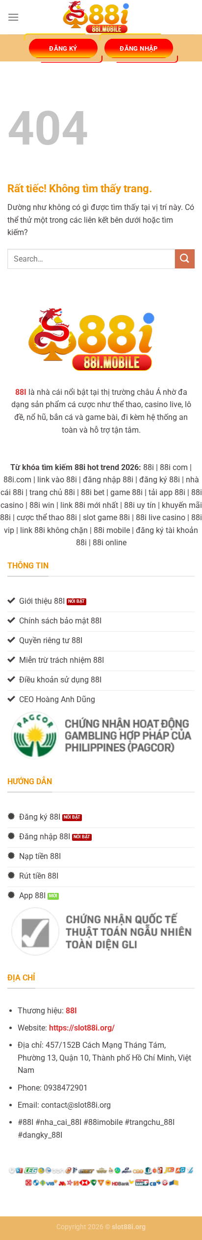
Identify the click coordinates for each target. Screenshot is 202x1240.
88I (71, 1010)
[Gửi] (185, 258)
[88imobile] (101, 17)
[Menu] (13, 17)
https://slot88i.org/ (82, 1028)
